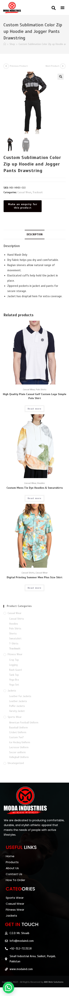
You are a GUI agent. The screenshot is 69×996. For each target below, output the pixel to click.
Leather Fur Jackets (20, 696)
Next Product (52, 66)
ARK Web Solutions (53, 982)
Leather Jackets (18, 701)
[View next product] (63, 66)
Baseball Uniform (18, 727)
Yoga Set (14, 684)
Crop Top (14, 660)
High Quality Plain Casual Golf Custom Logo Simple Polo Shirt (34, 396)
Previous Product (19, 66)
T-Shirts (13, 643)
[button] (53, 8)
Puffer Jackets (17, 706)
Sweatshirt (15, 638)
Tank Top (14, 674)
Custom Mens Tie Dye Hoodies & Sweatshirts (35, 487)
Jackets (12, 690)
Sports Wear (15, 717)
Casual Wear (24, 192)
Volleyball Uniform (19, 757)
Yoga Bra (14, 679)
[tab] (34, 234)
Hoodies (41, 483)
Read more (35, 408)
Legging (13, 664)
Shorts (13, 633)
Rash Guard (15, 669)
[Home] (4, 44)
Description (35, 234)
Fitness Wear (15, 654)
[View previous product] (6, 66)
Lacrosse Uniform (19, 747)
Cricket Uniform (17, 732)
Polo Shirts (41, 389)
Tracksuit (38, 192)
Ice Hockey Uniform (19, 742)
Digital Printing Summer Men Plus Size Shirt (34, 577)
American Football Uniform (23, 722)
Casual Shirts (27, 572)
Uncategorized (16, 763)
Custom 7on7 (16, 737)
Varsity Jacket (17, 711)
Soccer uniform (17, 752)
